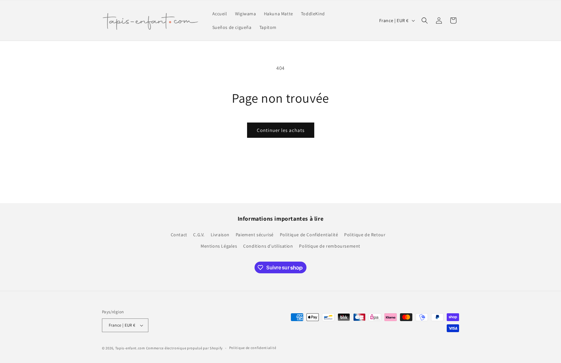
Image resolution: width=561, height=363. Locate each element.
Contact (179, 235)
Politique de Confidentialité (309, 235)
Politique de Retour (364, 235)
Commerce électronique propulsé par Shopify (184, 348)
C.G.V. (199, 235)
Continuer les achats (281, 130)
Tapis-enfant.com (130, 348)
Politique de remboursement (329, 246)
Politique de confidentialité (252, 347)
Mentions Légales (219, 246)
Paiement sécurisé (255, 235)
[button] (425, 20)
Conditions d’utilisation (268, 246)
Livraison (220, 235)
